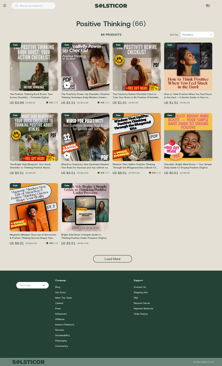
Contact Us (140, 287)
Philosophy (61, 340)
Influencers (61, 313)
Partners (59, 329)
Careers (59, 303)
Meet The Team (63, 297)
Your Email (25, 285)
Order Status (141, 313)
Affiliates (60, 319)
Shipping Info (141, 292)
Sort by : (174, 34)
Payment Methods (143, 308)
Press (58, 308)
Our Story (60, 292)
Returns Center (142, 303)
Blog (57, 287)
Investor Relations (64, 324)
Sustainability (62, 335)
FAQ (136, 297)
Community (61, 346)
